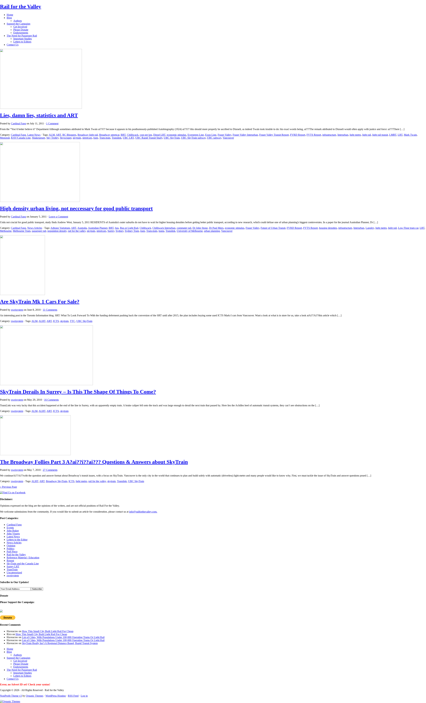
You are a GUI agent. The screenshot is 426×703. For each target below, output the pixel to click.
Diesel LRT (159, 134)
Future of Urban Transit (273, 228)
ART (58, 134)
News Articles (34, 228)
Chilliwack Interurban (163, 228)
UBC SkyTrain (172, 137)
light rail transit (380, 134)
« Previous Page (8, 486)
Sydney (119, 231)
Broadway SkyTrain (56, 481)
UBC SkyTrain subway (193, 137)
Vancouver (228, 137)
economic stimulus (176, 134)
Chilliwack (132, 134)
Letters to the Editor (17, 539)
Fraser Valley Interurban (245, 134)
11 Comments (50, 309)
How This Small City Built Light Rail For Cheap (47, 631)
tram (95, 137)
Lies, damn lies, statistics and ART (39, 115)
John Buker (13, 530)
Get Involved (20, 26)
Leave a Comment (58, 216)
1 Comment (52, 123)
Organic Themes (34, 695)
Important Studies (22, 38)
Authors (17, 20)
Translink (116, 137)
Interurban (342, 134)
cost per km (146, 134)
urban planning (212, 231)
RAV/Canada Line (21, 137)
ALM (52, 134)
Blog (9, 17)
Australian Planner (97, 228)
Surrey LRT (13, 566)
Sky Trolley (52, 137)
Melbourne (5, 231)
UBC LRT (128, 137)
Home (10, 14)
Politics (10, 548)
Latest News (33, 134)
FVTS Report (314, 134)
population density (57, 231)
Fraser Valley (224, 134)
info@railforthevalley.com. (143, 511)
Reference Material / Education (23, 557)
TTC (72, 321)
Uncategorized (14, 572)
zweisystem (17, 309)
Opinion (11, 545)
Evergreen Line (196, 134)
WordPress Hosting (55, 695)
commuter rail (184, 228)
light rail (366, 134)
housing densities (328, 228)
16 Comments (51, 399)
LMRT (392, 134)
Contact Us (12, 44)
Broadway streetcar (109, 134)
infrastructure (329, 134)
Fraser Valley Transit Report (274, 134)
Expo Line (210, 134)
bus (117, 228)
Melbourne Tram (21, 231)
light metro (355, 134)
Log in (84, 695)
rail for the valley (77, 231)
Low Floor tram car (408, 228)
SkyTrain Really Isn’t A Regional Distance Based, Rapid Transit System (60, 643)
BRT (123, 134)
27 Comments (50, 470)
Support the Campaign (18, 23)
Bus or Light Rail (129, 228)
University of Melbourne (190, 231)
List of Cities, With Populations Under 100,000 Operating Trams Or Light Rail (63, 637)
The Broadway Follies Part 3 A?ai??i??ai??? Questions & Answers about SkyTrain (94, 462)
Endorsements (20, 32)
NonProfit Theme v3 (11, 695)
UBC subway (214, 137)
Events (10, 527)
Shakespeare (38, 137)
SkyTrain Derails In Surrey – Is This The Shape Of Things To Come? (78, 392)
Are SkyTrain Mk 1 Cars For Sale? (39, 302)
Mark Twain (410, 134)
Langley (370, 228)
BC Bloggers (69, 134)
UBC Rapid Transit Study (148, 137)
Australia (82, 228)
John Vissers (13, 533)
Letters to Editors (22, 41)
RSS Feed (73, 695)
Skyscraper (65, 137)
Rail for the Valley (20, 6)
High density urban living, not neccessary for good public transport (76, 208)
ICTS (56, 321)
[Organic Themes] (10, 701)
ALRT (42, 321)
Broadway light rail (88, 134)
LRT (400, 134)
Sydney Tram (132, 231)
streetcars (87, 137)
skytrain (77, 137)
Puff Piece (12, 551)
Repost (10, 560)
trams (161, 231)
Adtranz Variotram (60, 228)
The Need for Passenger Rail (22, 35)
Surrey (110, 231)
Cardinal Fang (18, 123)
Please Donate (20, 29)
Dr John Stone (200, 228)
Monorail (5, 137)
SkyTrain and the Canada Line (23, 563)
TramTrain (12, 569)
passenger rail (39, 231)
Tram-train (104, 137)
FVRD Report (297, 134)
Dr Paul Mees (216, 228)
